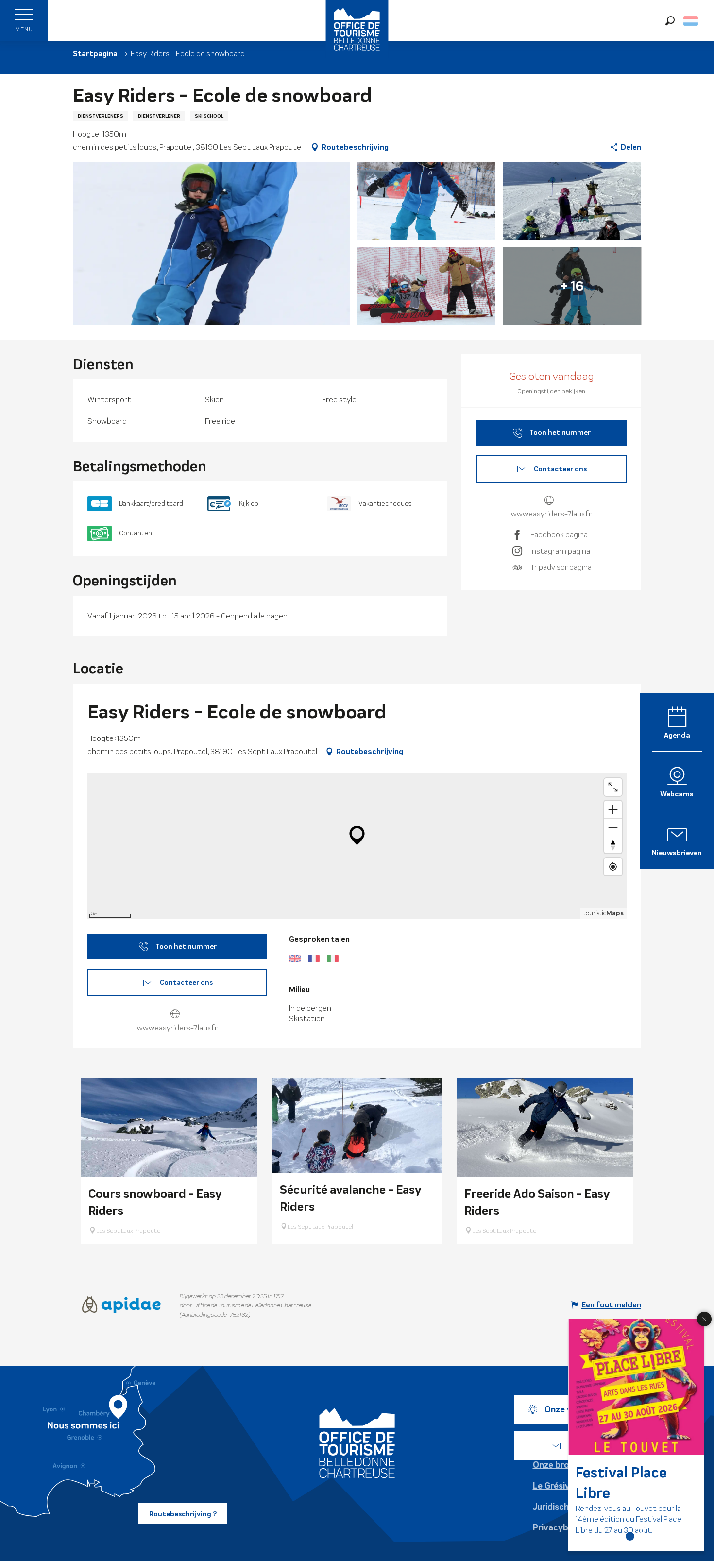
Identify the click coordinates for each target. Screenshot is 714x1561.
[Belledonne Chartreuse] (357, 1443)
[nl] (691, 21)
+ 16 (572, 285)
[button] (670, 20)
